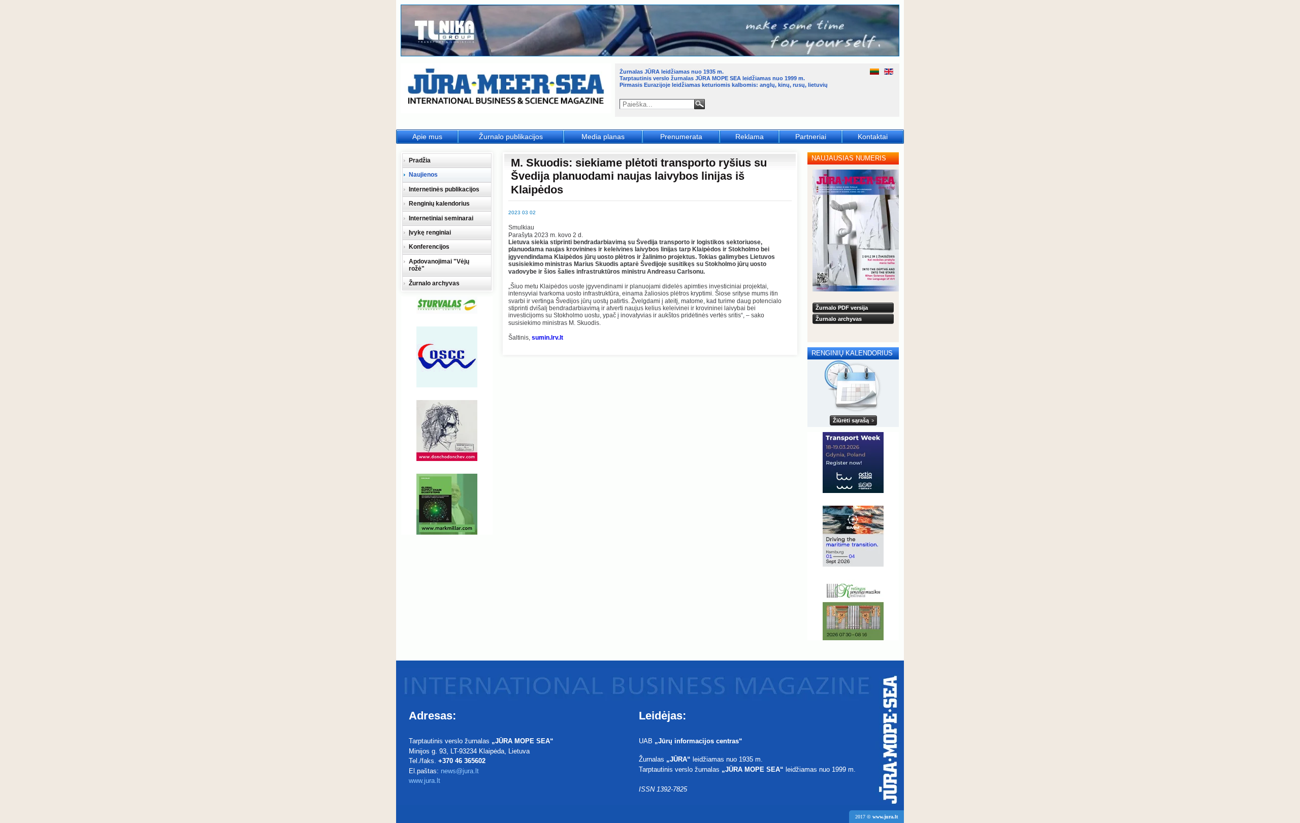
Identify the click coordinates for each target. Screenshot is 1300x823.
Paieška (699, 104)
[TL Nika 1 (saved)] (650, 54)
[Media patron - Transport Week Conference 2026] (853, 462)
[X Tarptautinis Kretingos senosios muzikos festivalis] (853, 609)
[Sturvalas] (446, 305)
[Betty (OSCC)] (446, 356)
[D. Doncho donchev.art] (446, 430)
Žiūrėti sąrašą (851, 420)
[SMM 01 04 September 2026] (853, 536)
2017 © (876, 816)
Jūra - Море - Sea (507, 88)
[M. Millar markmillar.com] (446, 504)
